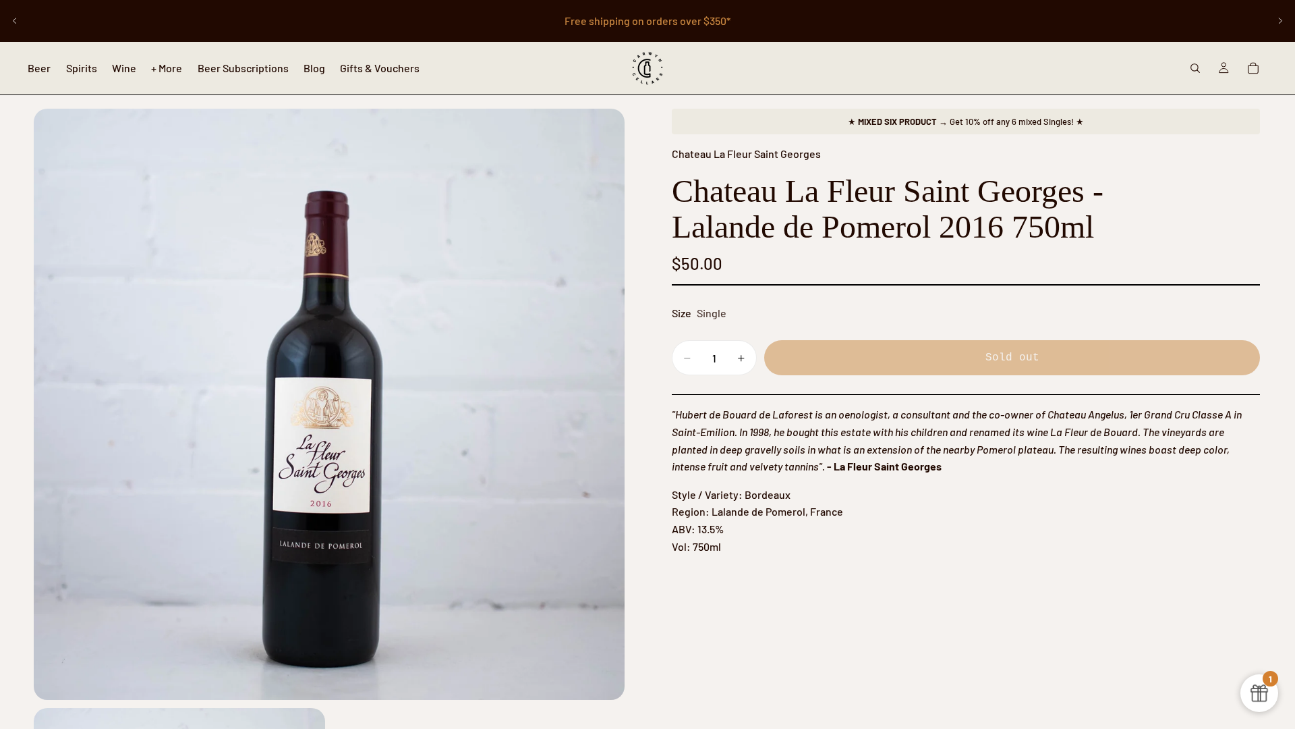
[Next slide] (1280, 21)
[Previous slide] (15, 21)
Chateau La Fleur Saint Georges (746, 153)
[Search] (1195, 68)
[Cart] (1253, 68)
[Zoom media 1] (329, 404)
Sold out (1012, 358)
